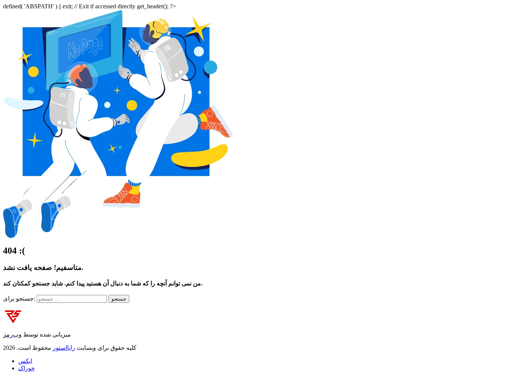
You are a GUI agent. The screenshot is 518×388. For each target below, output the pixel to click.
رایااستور (64, 347)
